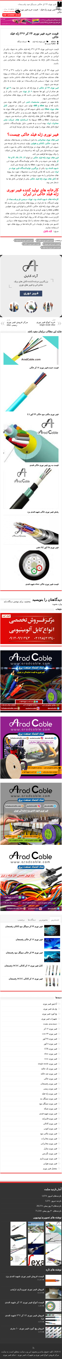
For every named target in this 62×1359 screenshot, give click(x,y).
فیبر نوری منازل (50, 1148)
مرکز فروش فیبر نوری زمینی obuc (17, 322)
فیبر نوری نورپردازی (48, 1158)
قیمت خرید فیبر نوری (52, 244)
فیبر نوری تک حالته (49, 1068)
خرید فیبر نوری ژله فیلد (24, 240)
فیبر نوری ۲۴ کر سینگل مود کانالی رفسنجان (24, 926)
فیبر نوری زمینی (50, 1088)
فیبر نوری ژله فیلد (47, 9)
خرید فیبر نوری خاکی (45, 240)
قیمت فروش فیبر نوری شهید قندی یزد (25, 1276)
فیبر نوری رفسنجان (49, 1083)
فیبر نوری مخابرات (49, 1138)
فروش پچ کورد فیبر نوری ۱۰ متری (27, 1328)
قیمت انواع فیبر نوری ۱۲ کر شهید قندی (24, 1302)
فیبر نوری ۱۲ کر (50, 1029)
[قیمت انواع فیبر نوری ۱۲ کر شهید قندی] (53, 1306)
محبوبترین (43, 920)
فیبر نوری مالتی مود (48, 1133)
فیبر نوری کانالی (50, 1123)
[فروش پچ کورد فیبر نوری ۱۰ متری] (53, 1332)
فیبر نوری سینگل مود (48, 1103)
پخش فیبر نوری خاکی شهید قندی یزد (43, 512)
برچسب (21, 920)
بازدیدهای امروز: (54, 1196)
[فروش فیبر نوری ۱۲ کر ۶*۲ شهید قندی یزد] (53, 1319)
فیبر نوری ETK (51, 1049)
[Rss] (33, 1348)
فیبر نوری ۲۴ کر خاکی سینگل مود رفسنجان (37, 4)
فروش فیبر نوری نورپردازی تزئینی (27, 1289)
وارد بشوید (57, 604)
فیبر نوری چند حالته (49, 1073)
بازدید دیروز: (55, 1201)
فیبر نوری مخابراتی (49, 1143)
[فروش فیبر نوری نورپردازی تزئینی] (53, 1293)
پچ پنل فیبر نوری (50, 1009)
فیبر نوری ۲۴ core (49, 1034)
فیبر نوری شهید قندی (48, 1113)
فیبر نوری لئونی (50, 1128)
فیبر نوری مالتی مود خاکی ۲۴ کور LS (43, 414)
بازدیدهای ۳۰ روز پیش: (51, 1211)
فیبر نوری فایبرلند (49, 1118)
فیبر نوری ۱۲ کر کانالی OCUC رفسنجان (26, 978)
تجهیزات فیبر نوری (49, 1019)
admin (53, 41)
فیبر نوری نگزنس (49, 1153)
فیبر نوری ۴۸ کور (50, 1039)
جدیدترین (55, 920)
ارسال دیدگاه (22, 41)
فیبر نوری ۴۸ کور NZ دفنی (47, 547)
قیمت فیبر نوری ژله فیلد (51, 247)
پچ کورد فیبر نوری (49, 1014)
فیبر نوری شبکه (50, 1108)
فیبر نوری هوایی (50, 1163)
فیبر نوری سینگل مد (48, 1098)
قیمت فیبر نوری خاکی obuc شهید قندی (42, 584)
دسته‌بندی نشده (50, 1024)
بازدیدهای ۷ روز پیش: (52, 1206)
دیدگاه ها (32, 920)
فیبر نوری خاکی (50, 1078)
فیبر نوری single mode (47, 1063)
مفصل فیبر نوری (50, 1168)
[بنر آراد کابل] (31, 286)
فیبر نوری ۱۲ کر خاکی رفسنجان (29, 939)
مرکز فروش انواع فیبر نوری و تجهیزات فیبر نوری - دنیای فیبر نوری (31, 1355)
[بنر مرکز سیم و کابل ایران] (31, 21)
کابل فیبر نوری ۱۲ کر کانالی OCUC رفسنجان (23, 965)
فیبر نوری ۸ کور (50, 1044)
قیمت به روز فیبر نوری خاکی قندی (44, 465)
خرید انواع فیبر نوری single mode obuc (45, 322)
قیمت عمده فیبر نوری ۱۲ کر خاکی (44, 368)
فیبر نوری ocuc (50, 1058)
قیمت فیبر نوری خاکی (31, 244)
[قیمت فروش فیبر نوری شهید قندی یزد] (53, 1280)
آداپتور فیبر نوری (50, 1004)
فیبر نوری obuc (50, 1053)
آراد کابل (47, 231)
